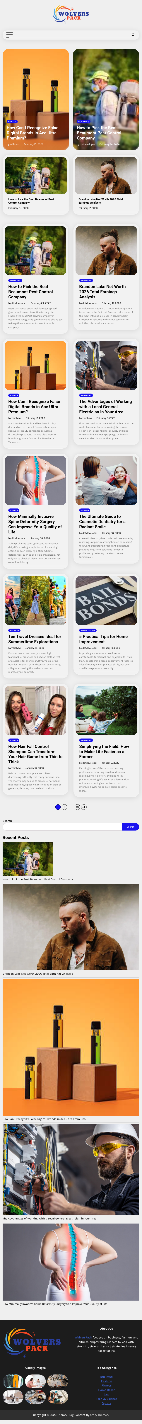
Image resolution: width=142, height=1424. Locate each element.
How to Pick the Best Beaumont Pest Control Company (29, 133)
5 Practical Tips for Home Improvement (103, 639)
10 (77, 807)
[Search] (133, 35)
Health (14, 395)
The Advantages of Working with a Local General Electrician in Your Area (105, 406)
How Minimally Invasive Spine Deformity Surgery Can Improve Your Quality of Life (35, 524)
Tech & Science (106, 1399)
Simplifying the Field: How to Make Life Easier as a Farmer (104, 751)
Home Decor (88, 630)
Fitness (107, 1385)
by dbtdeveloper (16, 144)
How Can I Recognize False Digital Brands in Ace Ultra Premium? (34, 406)
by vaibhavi (14, 418)
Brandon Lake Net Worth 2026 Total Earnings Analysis (105, 135)
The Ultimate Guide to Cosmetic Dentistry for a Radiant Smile (102, 521)
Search (130, 826)
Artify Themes (99, 1415)
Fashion (14, 630)
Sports (106, 1403)
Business (13, 121)
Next (84, 807)
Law (106, 1394)
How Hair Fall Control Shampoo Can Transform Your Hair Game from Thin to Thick (35, 754)
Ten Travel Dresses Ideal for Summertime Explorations (34, 639)
